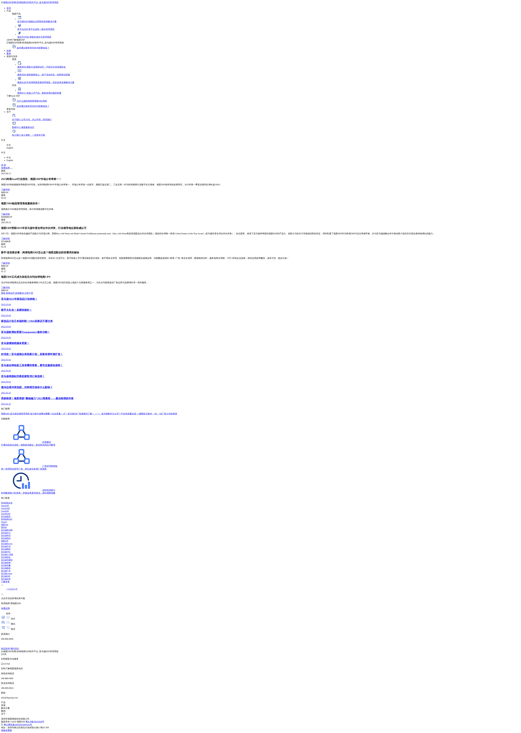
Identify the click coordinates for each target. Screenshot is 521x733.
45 (16, 589)
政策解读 (19, 293)
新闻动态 (10, 293)
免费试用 (5, 168)
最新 (3, 293)
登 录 (3, 165)
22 (11, 589)
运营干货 (28, 293)
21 (9, 589)
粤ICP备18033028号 (35, 722)
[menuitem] (263, 8)
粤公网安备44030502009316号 (18, 725)
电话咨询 (5, 648)
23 (13, 589)
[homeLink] (29, 2)
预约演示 (14, 648)
